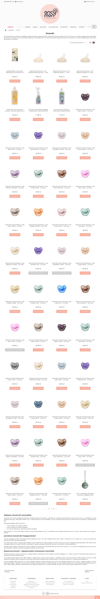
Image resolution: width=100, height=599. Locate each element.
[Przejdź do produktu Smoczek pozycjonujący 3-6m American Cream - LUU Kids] (15, 250)
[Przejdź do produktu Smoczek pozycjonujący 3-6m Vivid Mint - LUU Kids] (85, 327)
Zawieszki (87, 572)
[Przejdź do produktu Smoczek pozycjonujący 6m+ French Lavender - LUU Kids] (15, 442)
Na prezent (13, 587)
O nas (86, 581)
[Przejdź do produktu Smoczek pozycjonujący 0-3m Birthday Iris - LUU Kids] (38, 135)
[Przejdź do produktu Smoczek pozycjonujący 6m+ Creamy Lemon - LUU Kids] (85, 404)
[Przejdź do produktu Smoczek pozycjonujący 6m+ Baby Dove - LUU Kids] (62, 366)
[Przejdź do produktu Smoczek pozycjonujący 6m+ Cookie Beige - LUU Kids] (62, 404)
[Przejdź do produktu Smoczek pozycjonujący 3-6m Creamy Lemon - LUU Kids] (15, 289)
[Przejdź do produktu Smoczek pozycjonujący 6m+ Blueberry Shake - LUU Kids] (15, 404)
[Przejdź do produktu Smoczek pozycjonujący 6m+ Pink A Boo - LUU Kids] (85, 442)
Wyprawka (13, 581)
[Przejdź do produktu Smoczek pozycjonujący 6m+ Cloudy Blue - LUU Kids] (38, 404)
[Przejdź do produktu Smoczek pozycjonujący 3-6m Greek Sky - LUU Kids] (62, 289)
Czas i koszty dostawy (68, 583)
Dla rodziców (13, 584)
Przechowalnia (50, 584)
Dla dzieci (13, 583)
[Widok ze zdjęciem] (90, 42)
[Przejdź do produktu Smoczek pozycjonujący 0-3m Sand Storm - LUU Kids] (15, 212)
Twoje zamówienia (50, 581)
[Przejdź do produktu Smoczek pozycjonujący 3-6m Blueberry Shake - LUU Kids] (62, 250)
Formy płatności (68, 581)
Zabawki (13, 586)
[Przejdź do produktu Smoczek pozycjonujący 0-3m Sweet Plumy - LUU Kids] (85, 97)
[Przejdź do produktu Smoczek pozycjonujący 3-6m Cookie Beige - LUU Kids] (85, 250)
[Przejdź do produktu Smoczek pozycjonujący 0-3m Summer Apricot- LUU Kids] (38, 212)
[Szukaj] (94, 26)
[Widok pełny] (93, 42)
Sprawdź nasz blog (54, 593)
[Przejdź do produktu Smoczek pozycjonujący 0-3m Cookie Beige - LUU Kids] (85, 135)
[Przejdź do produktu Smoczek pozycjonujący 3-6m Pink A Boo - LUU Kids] (15, 327)
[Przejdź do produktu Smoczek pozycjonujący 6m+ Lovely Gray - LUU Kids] (15, 366)
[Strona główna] (50, 14)
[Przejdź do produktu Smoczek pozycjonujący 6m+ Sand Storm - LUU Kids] (15, 481)
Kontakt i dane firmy (86, 583)
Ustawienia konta (50, 583)
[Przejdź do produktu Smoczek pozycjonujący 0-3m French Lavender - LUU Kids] (15, 174)
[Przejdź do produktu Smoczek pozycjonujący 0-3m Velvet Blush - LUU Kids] (62, 212)
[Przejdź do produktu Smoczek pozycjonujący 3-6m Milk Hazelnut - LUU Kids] (85, 289)
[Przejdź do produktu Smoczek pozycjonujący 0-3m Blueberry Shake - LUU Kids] (62, 135)
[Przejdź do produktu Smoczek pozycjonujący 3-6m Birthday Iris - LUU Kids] (38, 250)
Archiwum (31, 587)
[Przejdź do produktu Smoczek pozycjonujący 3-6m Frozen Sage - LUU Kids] (38, 289)
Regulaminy (31, 581)
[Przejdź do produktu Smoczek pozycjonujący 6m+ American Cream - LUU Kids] (38, 366)
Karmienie (7, 572)
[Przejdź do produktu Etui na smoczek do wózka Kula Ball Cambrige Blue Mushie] (85, 481)
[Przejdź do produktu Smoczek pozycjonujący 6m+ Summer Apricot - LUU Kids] (38, 481)
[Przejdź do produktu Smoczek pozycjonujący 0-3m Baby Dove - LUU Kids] (15, 135)
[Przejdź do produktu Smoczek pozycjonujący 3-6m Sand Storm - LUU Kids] (38, 327)
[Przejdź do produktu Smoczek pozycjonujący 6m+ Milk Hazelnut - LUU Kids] (62, 442)
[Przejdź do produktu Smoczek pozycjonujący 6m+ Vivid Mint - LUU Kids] (62, 481)
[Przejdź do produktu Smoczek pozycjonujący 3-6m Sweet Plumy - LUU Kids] (62, 327)
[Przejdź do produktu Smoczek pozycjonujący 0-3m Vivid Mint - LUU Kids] (85, 212)
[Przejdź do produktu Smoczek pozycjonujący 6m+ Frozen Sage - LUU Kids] (38, 442)
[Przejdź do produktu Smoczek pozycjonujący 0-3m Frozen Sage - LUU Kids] (38, 174)
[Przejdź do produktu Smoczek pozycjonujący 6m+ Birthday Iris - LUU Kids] (85, 366)
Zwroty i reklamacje (68, 584)
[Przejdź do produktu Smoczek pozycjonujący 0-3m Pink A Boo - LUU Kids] (85, 174)
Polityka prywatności (31, 583)
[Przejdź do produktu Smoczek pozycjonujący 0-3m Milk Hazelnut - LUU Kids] (62, 174)
